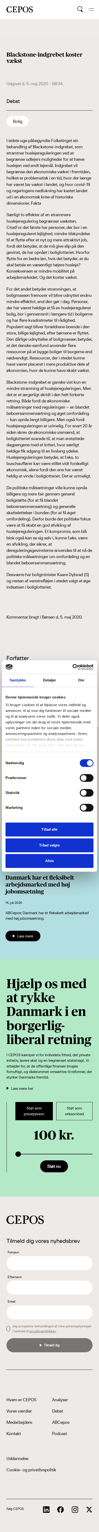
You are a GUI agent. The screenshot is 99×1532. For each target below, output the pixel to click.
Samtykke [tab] (18, 680)
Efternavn (15, 1277)
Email (11, 1301)
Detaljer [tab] (49, 680)
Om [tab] (81, 680)
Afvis (49, 861)
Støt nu (54, 1166)
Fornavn (13, 1252)
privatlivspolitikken (42, 1331)
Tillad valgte (49, 845)
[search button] (80, 9)
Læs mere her (22, 1088)
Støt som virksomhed (74, 1111)
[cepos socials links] (46, 1509)
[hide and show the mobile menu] (91, 9)
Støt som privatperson (34, 1111)
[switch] (86, 778)
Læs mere (25, 936)
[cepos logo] (25, 1220)
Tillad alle (49, 829)
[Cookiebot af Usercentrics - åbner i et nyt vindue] (72, 667)
